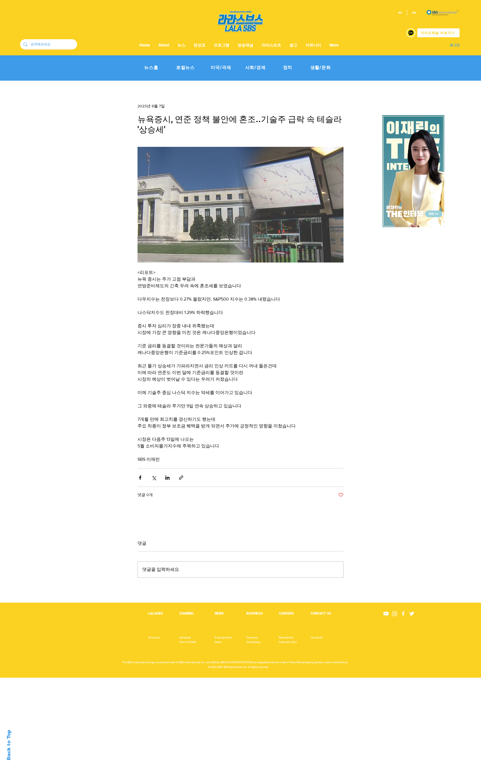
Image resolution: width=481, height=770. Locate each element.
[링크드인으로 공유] (167, 477)
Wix (284, 767)
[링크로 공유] (181, 477)
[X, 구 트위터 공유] (153, 477)
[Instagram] (394, 613)
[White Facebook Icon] (403, 613)
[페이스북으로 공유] (140, 477)
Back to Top (8, 745)
